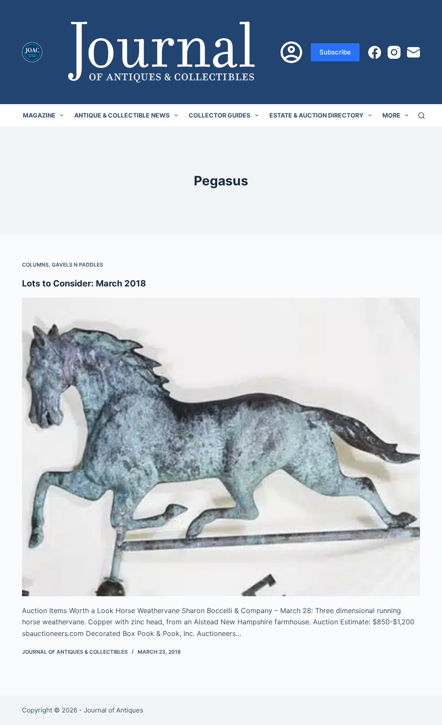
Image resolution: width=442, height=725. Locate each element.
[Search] (421, 115)
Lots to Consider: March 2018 (84, 283)
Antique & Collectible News (122, 115)
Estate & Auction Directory (316, 115)
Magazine (39, 115)
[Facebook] (374, 52)
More (391, 115)
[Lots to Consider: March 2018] (221, 447)
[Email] (413, 52)
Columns (35, 264)
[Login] (291, 52)
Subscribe (335, 52)
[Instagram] (394, 52)
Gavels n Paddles (77, 264)
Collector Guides (219, 115)
